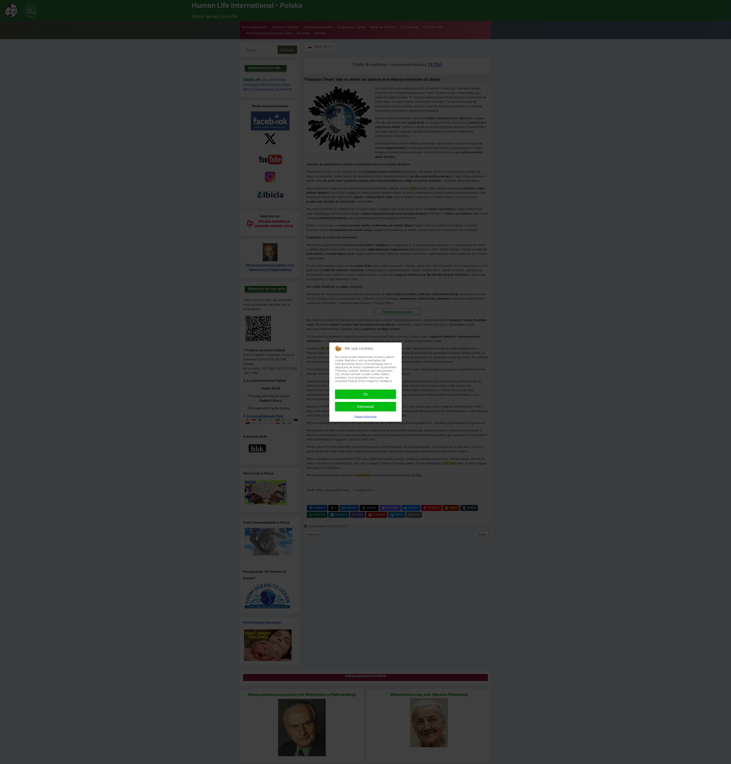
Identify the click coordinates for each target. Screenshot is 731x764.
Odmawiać (365, 407)
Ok (365, 394)
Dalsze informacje (365, 416)
